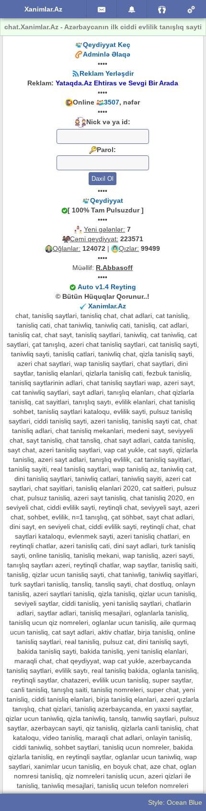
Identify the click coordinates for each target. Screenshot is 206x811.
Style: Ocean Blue (175, 802)
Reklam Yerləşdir (107, 73)
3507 (111, 102)
